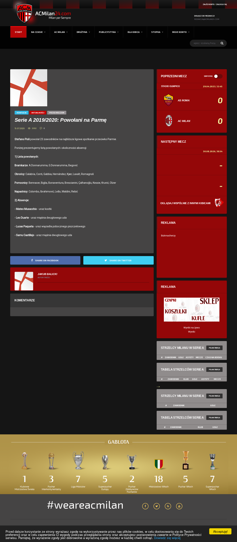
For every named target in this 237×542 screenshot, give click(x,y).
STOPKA (155, 32)
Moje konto (179, 32)
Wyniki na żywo (191, 327)
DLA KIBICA (134, 32)
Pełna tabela (214, 348)
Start (18, 32)
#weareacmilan (85, 504)
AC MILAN (59, 32)
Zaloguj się (221, 4)
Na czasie (37, 32)
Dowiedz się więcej (167, 537)
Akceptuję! (220, 531)
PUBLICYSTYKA (107, 32)
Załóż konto (208, 4)
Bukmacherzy (168, 235)
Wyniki (191, 331)
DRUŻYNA (82, 32)
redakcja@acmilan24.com (206, 19)
